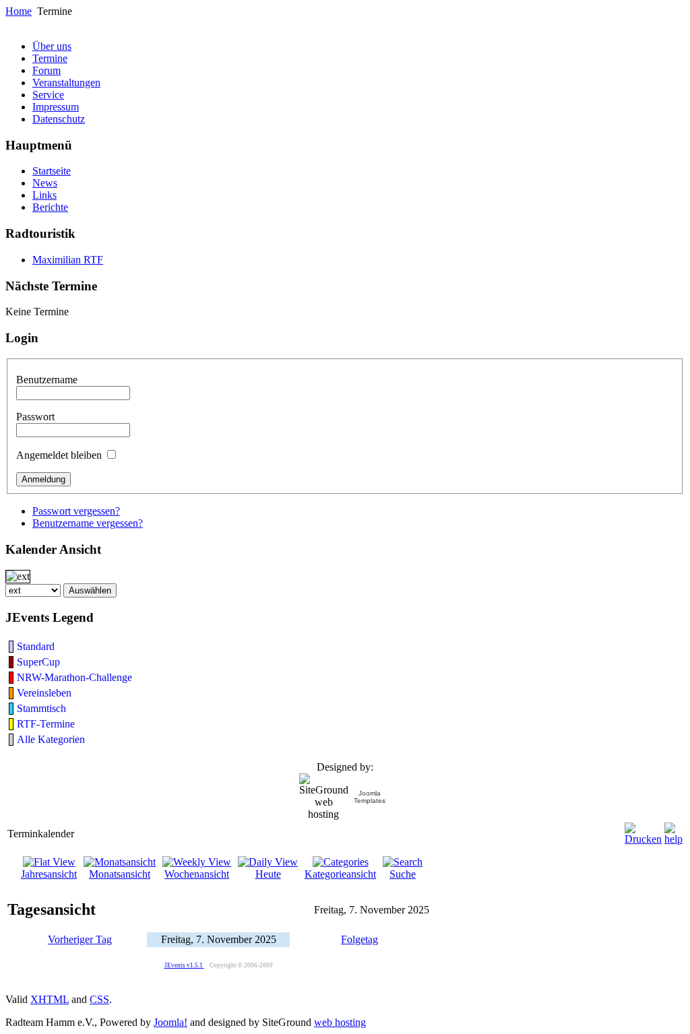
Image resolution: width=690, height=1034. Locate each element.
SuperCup (38, 662)
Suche (402, 874)
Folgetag (359, 939)
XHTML (49, 999)
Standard (36, 646)
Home (18, 11)
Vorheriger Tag (80, 939)
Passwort (35, 416)
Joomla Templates (369, 796)
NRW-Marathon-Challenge (74, 677)
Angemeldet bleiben (59, 455)
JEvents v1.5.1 (184, 965)
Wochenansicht (196, 874)
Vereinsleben (44, 693)
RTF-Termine (46, 724)
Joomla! (170, 1022)
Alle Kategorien (51, 739)
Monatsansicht (119, 874)
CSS (99, 999)
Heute (268, 874)
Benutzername (46, 379)
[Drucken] (643, 830)
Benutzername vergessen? (87, 523)
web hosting (340, 1022)
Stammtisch (41, 708)
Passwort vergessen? (76, 511)
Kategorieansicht (340, 874)
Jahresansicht (49, 874)
